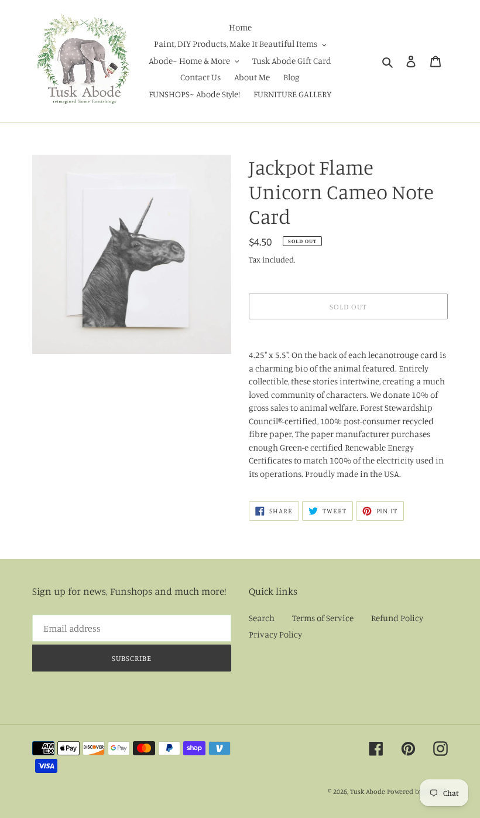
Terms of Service (323, 617)
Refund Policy (397, 617)
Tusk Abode (367, 791)
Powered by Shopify (417, 791)
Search (262, 617)
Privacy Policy (275, 634)
